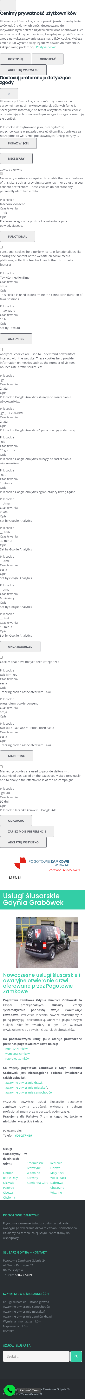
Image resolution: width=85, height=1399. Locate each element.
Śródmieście (35, 1163)
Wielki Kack (58, 1178)
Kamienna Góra (37, 1183)
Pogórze (8, 1188)
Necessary (16, 158)
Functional (17, 236)
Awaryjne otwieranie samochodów (26, 1307)
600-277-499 (23, 1275)
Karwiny (32, 1178)
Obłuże (8, 1173)
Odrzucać (48, 59)
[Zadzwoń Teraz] (9, 1390)
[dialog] (42, 43)
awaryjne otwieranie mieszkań (26, 1087)
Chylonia (9, 1197)
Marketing (16, 756)
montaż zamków (16, 1049)
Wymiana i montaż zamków (22, 1321)
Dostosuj (15, 59)
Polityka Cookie (46, 47)
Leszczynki (34, 1168)
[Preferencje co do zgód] (8, 5)
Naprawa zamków (15, 1326)
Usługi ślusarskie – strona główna (26, 1302)
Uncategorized (20, 647)
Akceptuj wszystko (23, 70)
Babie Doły (10, 1178)
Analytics (16, 339)
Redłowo (56, 1163)
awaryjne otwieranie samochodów (28, 1092)
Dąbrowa (56, 1183)
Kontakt (8, 1331)
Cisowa (8, 1192)
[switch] (1, 173)
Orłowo (55, 1168)
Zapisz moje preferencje (27, 831)
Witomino (33, 1173)
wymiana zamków (17, 1054)
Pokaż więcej (18, 143)
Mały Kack (57, 1173)
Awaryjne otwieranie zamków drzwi (27, 1316)
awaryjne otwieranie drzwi (23, 1082)
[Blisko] (9, 93)
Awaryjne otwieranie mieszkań (24, 1311)
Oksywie (8, 1183)
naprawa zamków (17, 1058)
